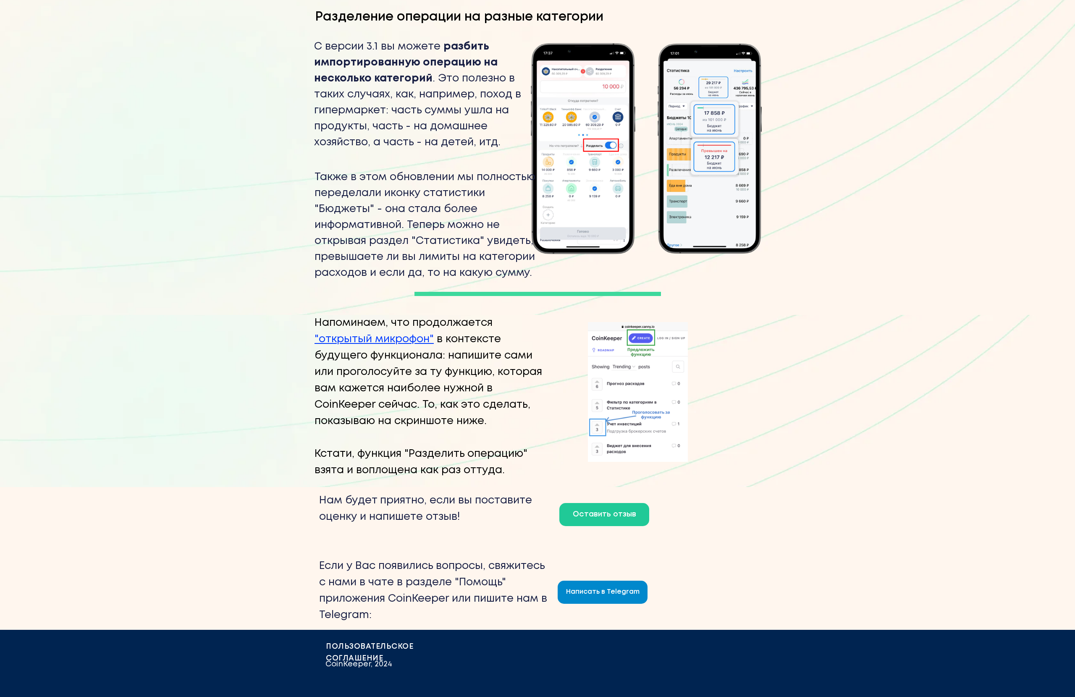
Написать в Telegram (603, 592)
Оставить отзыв (604, 514)
